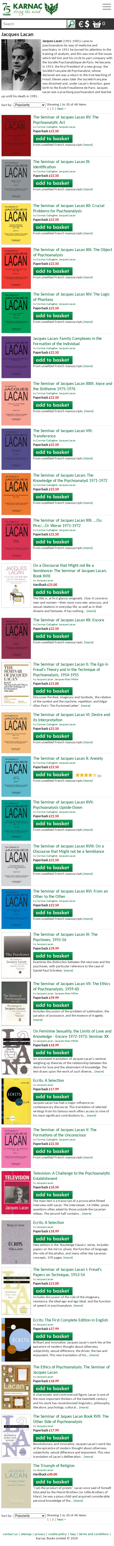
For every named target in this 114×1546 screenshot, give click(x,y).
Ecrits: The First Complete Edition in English (70, 1320)
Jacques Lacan (67, 127)
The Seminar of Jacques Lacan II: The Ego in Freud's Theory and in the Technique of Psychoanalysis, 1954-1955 (70, 669)
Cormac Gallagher (47, 127)
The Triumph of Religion (53, 1466)
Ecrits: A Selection (48, 1081)
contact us (10, 1534)
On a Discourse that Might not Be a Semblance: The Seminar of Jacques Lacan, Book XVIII (70, 571)
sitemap (26, 1534)
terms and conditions (94, 1534)
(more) (88, 145)
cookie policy (57, 1534)
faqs (73, 1534)
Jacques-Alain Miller (66, 679)
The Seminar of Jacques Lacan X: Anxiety (68, 759)
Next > (61, 109)
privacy (40, 1534)
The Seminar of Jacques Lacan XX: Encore (68, 620)
